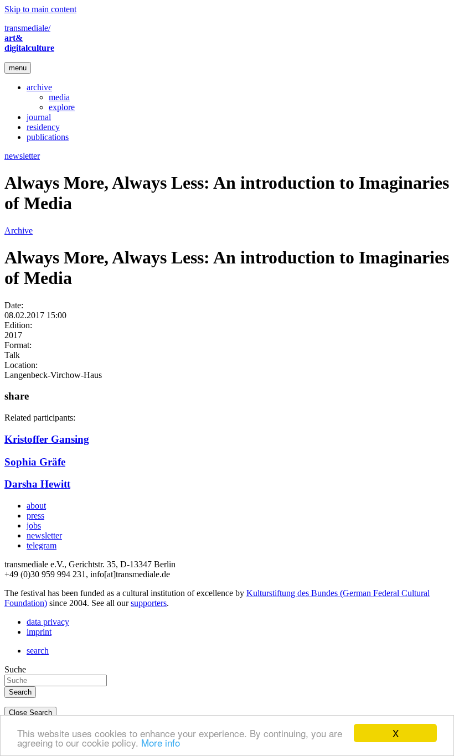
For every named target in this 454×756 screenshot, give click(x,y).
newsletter (22, 155)
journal (39, 117)
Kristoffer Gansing (46, 439)
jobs (34, 525)
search (38, 650)
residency (43, 127)
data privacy (48, 621)
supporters (149, 603)
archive (39, 87)
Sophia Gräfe (34, 462)
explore (62, 107)
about (36, 505)
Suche (15, 669)
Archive (18, 230)
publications (48, 137)
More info (160, 742)
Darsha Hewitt (37, 484)
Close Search (30, 712)
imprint (39, 631)
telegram (41, 545)
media (59, 97)
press (35, 515)
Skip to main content (40, 9)
